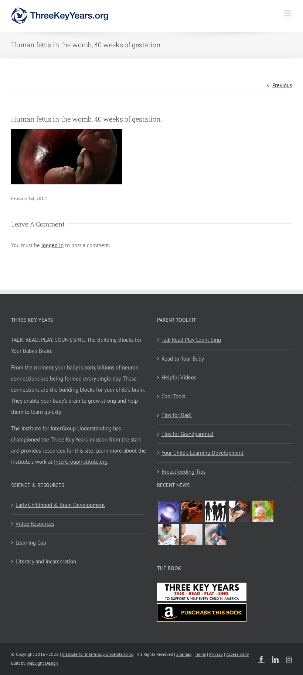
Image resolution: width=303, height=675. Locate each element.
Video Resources (35, 523)
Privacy (216, 654)
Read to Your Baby (182, 358)
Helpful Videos (178, 377)
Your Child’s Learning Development (202, 452)
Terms (200, 654)
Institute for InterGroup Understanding (97, 654)
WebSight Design (42, 663)
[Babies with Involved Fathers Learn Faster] (215, 534)
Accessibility (237, 654)
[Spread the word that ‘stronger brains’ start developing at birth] (215, 511)
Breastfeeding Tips (183, 471)
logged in (52, 245)
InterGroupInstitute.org (81, 461)
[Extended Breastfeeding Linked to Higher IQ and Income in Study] (168, 534)
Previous (282, 85)
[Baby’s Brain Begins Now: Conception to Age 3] (192, 511)
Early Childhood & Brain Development (60, 504)
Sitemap (183, 654)
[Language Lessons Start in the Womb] (192, 534)
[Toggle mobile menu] (288, 13)
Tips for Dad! (176, 415)
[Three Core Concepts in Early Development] (168, 511)
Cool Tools (173, 396)
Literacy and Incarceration (46, 561)
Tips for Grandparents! (187, 433)
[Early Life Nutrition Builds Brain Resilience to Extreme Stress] (263, 511)
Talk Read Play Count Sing (191, 339)
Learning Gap (31, 542)
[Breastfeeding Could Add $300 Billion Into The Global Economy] (239, 511)
